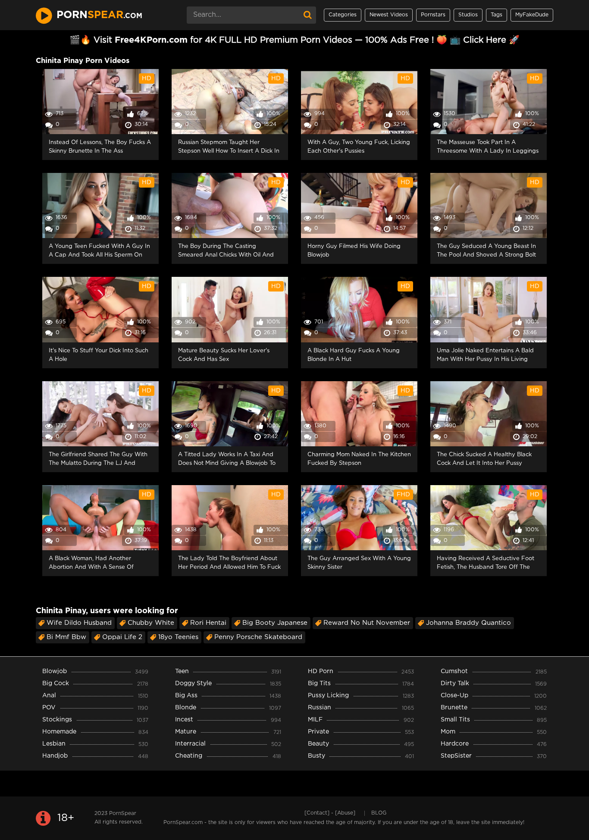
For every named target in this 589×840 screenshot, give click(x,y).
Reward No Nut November (366, 623)
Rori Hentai (208, 623)
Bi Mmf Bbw (66, 637)
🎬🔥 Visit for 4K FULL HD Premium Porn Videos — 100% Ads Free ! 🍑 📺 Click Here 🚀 (294, 40)
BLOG (378, 813)
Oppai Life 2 (122, 637)
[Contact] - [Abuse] (329, 813)
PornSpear (122, 813)
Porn (99, 15)
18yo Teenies (178, 637)
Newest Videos (389, 15)
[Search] (307, 15)
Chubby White (151, 623)
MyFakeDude (531, 15)
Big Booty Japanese (274, 623)
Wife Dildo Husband (79, 623)
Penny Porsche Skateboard (258, 637)
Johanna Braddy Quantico (468, 623)
